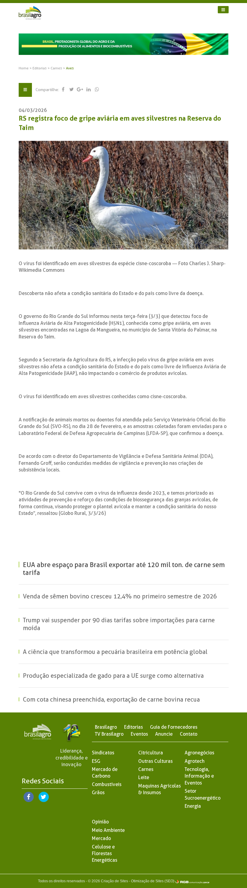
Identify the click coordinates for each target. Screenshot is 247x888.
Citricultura (150, 753)
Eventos (139, 734)
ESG (96, 761)
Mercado (101, 838)
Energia (193, 806)
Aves (70, 68)
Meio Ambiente (108, 830)
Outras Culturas (155, 761)
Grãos (98, 792)
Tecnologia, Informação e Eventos (199, 776)
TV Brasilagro (109, 734)
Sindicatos (103, 753)
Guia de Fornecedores (173, 727)
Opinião (100, 822)
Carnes (57, 68)
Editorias (40, 68)
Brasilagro (106, 727)
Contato (188, 734)
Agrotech (195, 761)
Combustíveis (106, 784)
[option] (124, 44)
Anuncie (164, 734)
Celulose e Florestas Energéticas (104, 853)
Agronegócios (199, 753)
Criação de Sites (114, 881)
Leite (143, 777)
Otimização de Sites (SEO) (152, 881)
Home (24, 68)
